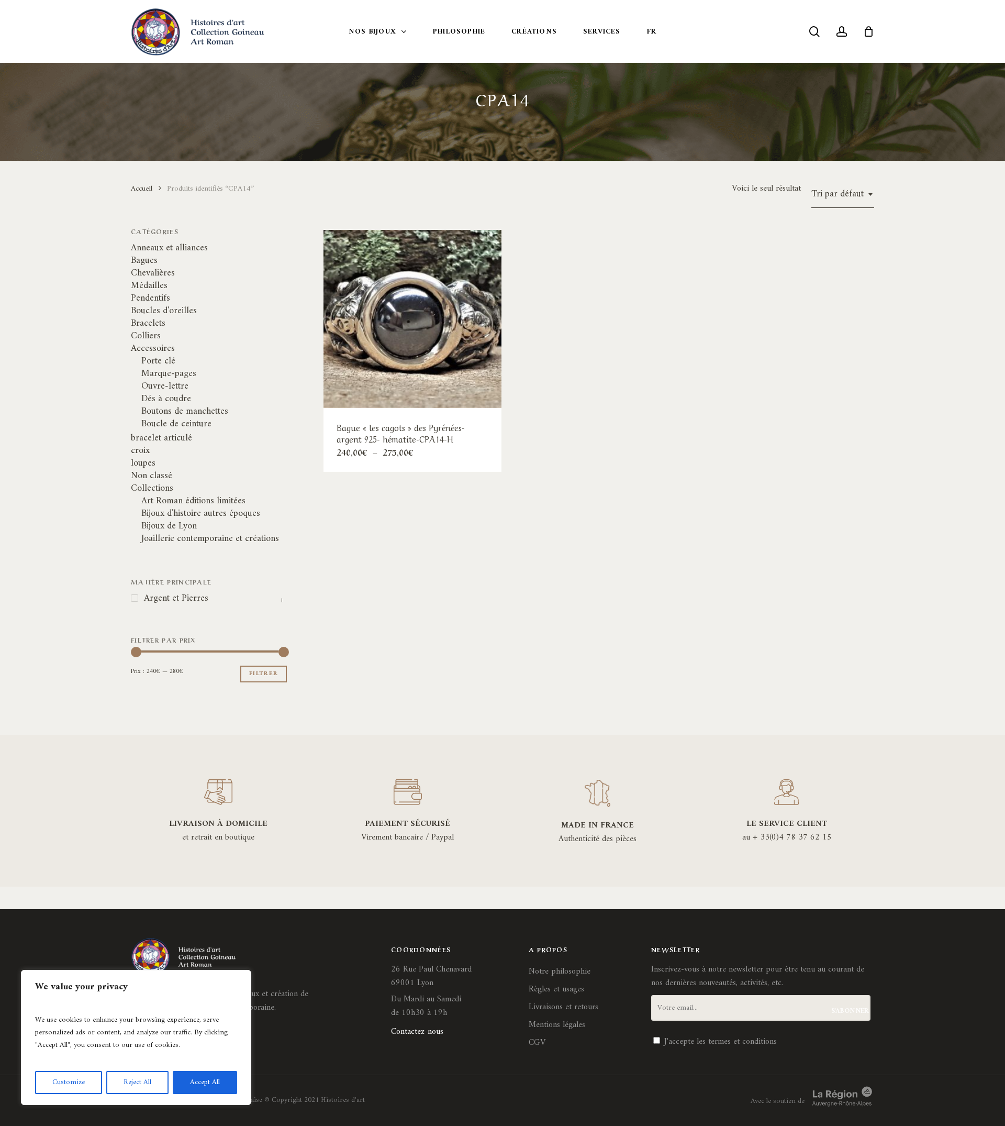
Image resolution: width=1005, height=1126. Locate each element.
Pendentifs (150, 298)
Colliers (146, 336)
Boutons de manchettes (184, 411)
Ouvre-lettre (164, 386)
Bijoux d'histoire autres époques (200, 513)
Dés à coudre (166, 399)
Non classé (151, 476)
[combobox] (842, 194)
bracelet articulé (161, 438)
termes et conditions (742, 1041)
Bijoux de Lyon (169, 526)
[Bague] (412, 319)
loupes (143, 463)
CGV (537, 1042)
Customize (68, 1082)
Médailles (149, 286)
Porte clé (158, 361)
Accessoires (153, 349)
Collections (152, 488)
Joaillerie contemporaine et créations (210, 539)
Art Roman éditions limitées (193, 501)
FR (651, 31)
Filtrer (263, 673)
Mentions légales (557, 1025)
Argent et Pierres (176, 598)
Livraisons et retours (563, 1007)
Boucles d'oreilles (164, 311)
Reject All (137, 1082)
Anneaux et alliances (169, 248)
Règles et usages (556, 989)
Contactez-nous (417, 1031)
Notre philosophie (559, 971)
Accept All (205, 1082)
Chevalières (153, 273)
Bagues (144, 261)
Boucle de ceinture (176, 424)
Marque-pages (168, 374)
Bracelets (148, 323)
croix (140, 451)
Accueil (141, 188)
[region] (136, 1037)
